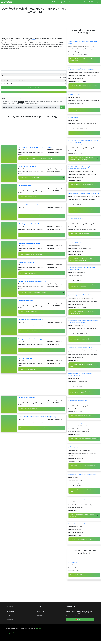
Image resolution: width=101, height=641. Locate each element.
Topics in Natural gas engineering (29, 273)
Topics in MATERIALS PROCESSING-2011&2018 (32, 330)
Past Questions (62, 2)
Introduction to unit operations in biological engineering (37, 417)
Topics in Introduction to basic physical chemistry (83, 438)
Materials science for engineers (77, 400)
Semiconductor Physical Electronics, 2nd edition (82, 474)
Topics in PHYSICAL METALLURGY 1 (29, 177)
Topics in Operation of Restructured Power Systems (81, 365)
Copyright (39, 615)
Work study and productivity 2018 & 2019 (32, 281)
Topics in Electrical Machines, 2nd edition (81, 539)
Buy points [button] (80, 619)
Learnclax (6, 2)
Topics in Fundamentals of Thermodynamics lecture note (82, 515)
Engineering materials (74, 94)
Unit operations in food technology (30, 339)
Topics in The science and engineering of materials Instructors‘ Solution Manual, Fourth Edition (83, 86)
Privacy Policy (41, 611)
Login (97, 2)
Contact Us (10, 611)
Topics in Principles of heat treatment (30, 216)
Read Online (34, 92)
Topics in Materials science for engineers (80, 415)
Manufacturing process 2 (26, 397)
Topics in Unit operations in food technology (31, 350)
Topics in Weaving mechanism (28, 369)
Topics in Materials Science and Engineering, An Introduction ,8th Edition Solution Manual (82, 338)
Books (54, 2)
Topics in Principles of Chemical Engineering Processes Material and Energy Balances (81, 185)
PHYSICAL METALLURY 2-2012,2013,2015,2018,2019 (35, 147)
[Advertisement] (34, 26)
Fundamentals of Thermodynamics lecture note (82, 499)
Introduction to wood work (76, 218)
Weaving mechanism (25, 358)
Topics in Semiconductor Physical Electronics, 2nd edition (83, 490)
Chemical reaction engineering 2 (29, 243)
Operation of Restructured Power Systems (81, 347)
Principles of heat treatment (28, 205)
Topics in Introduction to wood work (79, 233)
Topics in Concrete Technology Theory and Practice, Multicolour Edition (81, 391)
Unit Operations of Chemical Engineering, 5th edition (83, 193)
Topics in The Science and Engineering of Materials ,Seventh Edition (83, 59)
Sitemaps (10, 619)
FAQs (8, 615)
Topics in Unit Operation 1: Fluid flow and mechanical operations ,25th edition (81, 259)
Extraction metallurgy (25, 300)
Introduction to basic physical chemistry (80, 423)
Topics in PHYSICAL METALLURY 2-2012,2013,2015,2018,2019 (36, 158)
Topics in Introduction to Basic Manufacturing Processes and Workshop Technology (82, 158)
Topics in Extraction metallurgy (28, 311)
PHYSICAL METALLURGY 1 (27, 166)
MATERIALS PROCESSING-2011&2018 (30, 320)
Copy (62, 107)
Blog (70, 2)
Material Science (73, 117)
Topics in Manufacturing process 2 (29, 408)
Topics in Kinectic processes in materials (30, 235)
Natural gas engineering (26, 262)
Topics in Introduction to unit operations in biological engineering (37, 427)
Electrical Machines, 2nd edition (77, 523)
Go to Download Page (33, 87)
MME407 (33, 40)
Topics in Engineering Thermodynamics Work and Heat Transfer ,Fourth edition (83, 466)
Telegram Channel (12, 633)
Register (91, 2)
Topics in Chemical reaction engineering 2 (31, 254)
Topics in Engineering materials (78, 110)
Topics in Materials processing (28, 196)
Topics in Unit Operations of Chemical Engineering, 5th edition (83, 209)
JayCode (38, 628)
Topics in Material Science (77, 133)
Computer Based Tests (80, 2)
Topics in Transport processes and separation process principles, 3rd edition (82, 285)
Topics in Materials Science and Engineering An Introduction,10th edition (82, 312)
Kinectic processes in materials (28, 224)
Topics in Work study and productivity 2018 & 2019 (33, 292)
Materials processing (25, 185)
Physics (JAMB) (72, 562)
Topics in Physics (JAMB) (76, 574)
